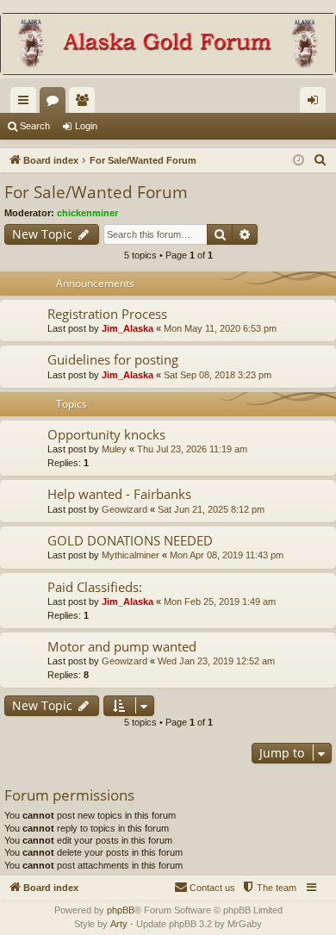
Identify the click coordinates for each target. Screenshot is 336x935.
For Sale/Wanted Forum (96, 192)
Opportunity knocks (106, 434)
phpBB (120, 910)
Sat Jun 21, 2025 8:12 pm (211, 509)
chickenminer (87, 213)
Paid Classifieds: (94, 586)
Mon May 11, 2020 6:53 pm (220, 328)
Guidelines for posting (112, 359)
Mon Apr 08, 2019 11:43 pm (226, 555)
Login (86, 126)
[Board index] (168, 45)
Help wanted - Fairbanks (119, 493)
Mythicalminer (130, 555)
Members (85, 103)
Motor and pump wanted (121, 646)
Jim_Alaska (127, 328)
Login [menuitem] (316, 103)
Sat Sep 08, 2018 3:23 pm (217, 375)
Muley (114, 449)
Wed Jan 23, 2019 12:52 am (216, 661)
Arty (119, 924)
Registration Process (107, 313)
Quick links (26, 103)
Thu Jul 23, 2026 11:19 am (192, 449)
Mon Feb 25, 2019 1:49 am (220, 601)
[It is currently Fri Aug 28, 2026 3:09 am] (298, 161)
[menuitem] (320, 160)
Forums (56, 103)
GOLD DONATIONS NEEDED (130, 540)
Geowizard (124, 509)
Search (35, 126)
